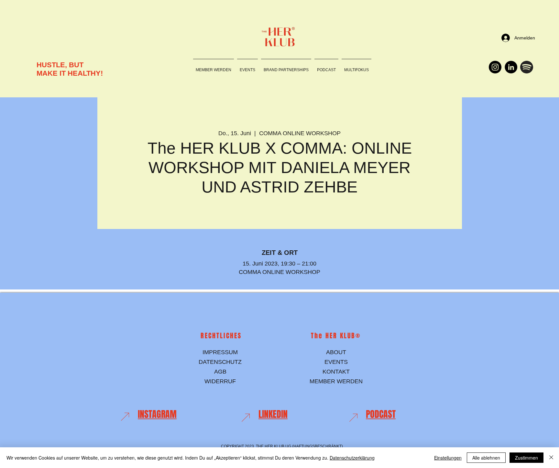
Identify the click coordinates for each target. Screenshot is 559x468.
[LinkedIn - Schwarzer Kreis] (511, 67)
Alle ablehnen (486, 457)
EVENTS (336, 362)
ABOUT (336, 352)
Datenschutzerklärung (352, 457)
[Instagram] (495, 67)
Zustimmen (526, 457)
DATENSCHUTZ (220, 362)
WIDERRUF (220, 381)
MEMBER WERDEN (336, 381)
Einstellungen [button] (448, 457)
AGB (220, 371)
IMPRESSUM (220, 352)
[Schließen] (551, 457)
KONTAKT (336, 371)
